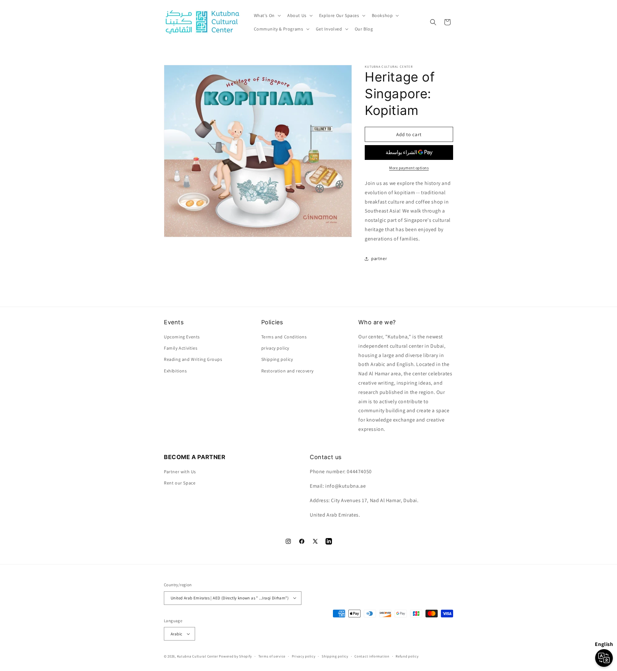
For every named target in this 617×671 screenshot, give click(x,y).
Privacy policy (304, 656)
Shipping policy (335, 656)
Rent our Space (179, 483)
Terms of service (271, 656)
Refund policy (407, 656)
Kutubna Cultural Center (197, 656)
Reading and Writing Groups (193, 359)
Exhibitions (175, 371)
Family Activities (180, 348)
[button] (266, 15)
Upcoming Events (182, 337)
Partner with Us (180, 472)
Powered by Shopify (235, 656)
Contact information (371, 656)
